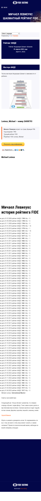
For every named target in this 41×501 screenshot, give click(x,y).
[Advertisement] (20, 181)
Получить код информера (13, 144)
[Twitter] (17, 149)
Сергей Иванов (6, 415)
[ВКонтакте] (15, 149)
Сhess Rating (23, 488)
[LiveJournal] (24, 149)
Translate (15, 36)
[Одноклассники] (19, 149)
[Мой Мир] (21, 149)
